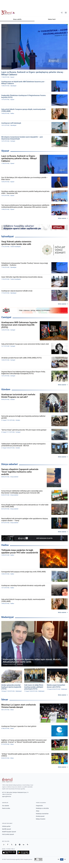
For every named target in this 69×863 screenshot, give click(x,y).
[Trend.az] (8, 13)
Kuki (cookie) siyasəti (8, 834)
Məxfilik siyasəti (6, 829)
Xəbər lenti (52, 19)
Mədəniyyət (7, 617)
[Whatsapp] (3, 844)
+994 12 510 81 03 (6, 794)
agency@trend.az (6, 796)
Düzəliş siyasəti (40, 816)
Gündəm (5, 389)
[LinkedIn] (23, 844)
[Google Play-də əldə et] (23, 852)
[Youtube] (15, 844)
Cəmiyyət (6, 317)
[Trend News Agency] (7, 780)
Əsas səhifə (17, 19)
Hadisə (5, 545)
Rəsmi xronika (6, 808)
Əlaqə (37, 811)
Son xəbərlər (5, 805)
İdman (4, 699)
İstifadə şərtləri (6, 826)
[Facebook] (7, 844)
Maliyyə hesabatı (40, 819)
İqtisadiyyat (7, 236)
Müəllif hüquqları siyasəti (9, 831)
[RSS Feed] (27, 844)
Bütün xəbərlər (62, 218)
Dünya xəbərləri (9, 464)
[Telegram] (19, 844)
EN (58, 859)
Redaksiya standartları (42, 813)
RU (65, 859)
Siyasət (5, 150)
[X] (11, 844)
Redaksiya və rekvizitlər (42, 808)
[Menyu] (66, 12)
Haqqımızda (39, 805)
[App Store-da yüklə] (9, 852)
